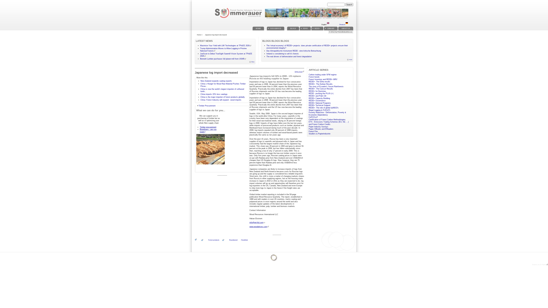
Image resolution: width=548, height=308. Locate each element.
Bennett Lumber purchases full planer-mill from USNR (222, 59)
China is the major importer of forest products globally (223, 97)
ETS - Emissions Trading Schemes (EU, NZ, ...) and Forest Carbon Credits (329, 123)
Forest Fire (313, 131)
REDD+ (317, 29)
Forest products (213, 240)
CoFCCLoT (313, 117)
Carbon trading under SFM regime (323, 75)
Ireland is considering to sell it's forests (282, 54)
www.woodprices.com (258, 227)
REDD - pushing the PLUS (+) (321, 93)
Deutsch (342, 24)
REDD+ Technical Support (319, 105)
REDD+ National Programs (320, 103)
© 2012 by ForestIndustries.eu (340, 32)
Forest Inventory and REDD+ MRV (323, 79)
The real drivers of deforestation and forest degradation (289, 56)
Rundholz (244, 240)
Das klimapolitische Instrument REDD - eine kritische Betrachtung (293, 51)
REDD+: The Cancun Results (321, 89)
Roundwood (233, 240)
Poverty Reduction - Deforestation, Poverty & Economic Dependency (327, 113)
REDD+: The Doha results (319, 82)
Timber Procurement (207, 106)
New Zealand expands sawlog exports (216, 81)
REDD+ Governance (317, 101)
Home (258, 29)
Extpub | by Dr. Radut (539, 264)
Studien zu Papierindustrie (319, 134)
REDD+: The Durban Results (321, 84)
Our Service (275, 29)
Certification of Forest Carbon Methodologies (327, 119)
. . (265, 28)
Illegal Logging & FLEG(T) (319, 110)
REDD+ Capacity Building (319, 98)
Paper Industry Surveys (318, 127)
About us (345, 29)
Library (331, 29)
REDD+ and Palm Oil (317, 96)
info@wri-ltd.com (256, 222)
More (252, 62)
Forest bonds (314, 77)
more (350, 59)
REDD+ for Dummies (317, 91)
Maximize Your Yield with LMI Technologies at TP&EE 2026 (225, 45)
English (324, 24)
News (305, 29)
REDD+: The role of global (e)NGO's (324, 108)
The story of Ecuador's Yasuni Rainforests (326, 86)
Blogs (293, 29)
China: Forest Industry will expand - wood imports (221, 100)
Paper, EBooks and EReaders (321, 129)
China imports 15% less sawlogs (214, 94)
